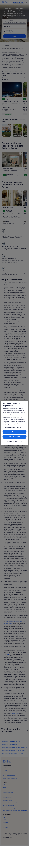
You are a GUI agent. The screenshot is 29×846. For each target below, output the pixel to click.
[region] (14, 423)
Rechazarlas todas (15, 437)
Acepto (14, 432)
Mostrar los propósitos (14, 441)
